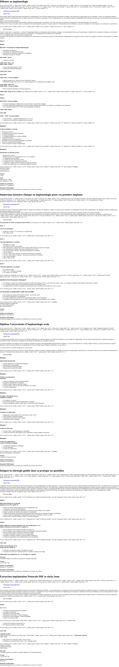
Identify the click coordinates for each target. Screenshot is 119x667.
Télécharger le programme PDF (11, 11)
